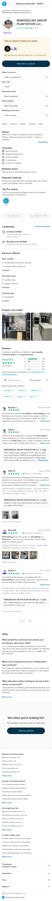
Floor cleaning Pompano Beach (13, 784)
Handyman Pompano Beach (12, 792)
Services (13, 124)
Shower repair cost (9, 761)
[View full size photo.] (16, 327)
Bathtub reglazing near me (12, 822)
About (4, 124)
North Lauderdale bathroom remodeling (17, 853)
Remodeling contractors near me (14, 815)
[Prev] (21, 621)
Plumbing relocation (10, 110)
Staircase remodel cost (10, 772)
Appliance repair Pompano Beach (14, 788)
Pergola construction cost (12, 765)
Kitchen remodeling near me (12, 826)
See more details (42, 226)
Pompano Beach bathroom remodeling (16, 838)
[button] (8, 24)
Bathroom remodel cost (11, 757)
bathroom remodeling (21, 10)
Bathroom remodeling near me (13, 811)
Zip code (6, 82)
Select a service (9, 72)
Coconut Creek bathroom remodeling (16, 842)
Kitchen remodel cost (10, 768)
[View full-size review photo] (6, 515)
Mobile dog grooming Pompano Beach (16, 795)
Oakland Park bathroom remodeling (15, 846)
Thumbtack (6, 10)
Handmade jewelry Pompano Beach (15, 799)
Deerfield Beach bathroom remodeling (16, 849)
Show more (7, 776)
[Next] (30, 621)
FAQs (41, 124)
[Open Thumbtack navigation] (5, 3)
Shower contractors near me (12, 819)
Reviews (32, 124)
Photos (23, 124)
